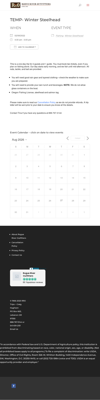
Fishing (60, 36)
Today (77, 138)
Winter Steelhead (74, 36)
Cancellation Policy (47, 102)
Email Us (14, 329)
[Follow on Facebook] (14, 386)
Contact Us (17, 255)
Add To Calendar (26, 47)
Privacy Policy (18, 250)
